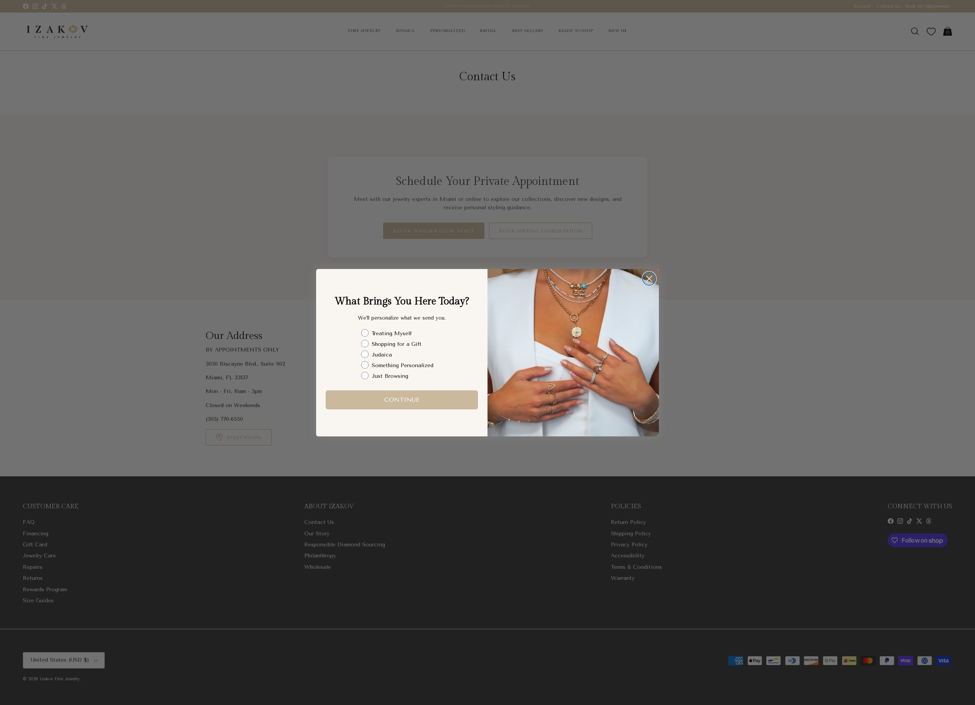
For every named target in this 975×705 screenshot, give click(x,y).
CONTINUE (402, 399)
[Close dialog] (649, 278)
